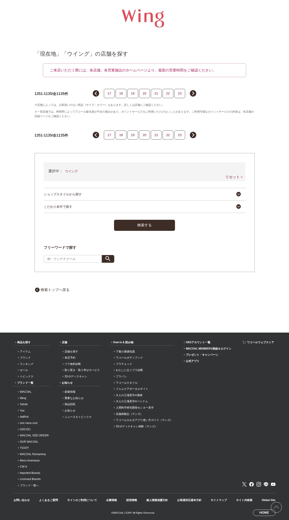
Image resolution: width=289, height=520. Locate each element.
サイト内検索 (244, 500)
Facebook (251, 484)
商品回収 (70, 404)
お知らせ (67, 382)
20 (144, 93)
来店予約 (70, 357)
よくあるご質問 (48, 500)
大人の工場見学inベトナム (132, 401)
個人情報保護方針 (157, 500)
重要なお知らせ (74, 398)
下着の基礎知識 (125, 351)
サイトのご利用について (82, 500)
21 (156, 93)
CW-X (23, 466)
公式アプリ (192, 361)
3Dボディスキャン (76, 376)
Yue (22, 410)
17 (109, 93)
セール (24, 370)
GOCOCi (25, 429)
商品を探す (24, 342)
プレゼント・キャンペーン (202, 354)
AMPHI (24, 416)
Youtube (273, 484)
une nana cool (28, 423)
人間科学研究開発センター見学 (135, 407)
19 (133, 93)
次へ (194, 94)
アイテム (25, 351)
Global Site (268, 500)
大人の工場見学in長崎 (129, 395)
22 (168, 93)
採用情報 (131, 500)
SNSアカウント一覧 (198, 342)
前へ (94, 92)
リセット (232, 177)
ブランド (25, 357)
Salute (24, 404)
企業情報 (111, 500)
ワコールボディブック (129, 357)
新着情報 (70, 391)
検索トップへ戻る (55, 290)
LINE (266, 484)
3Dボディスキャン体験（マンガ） (136, 426)
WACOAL (26, 391)
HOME (264, 512)
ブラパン (121, 376)
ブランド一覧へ (29, 485)
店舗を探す (71, 351)
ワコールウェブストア (260, 342)
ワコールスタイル (127, 382)
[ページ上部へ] (276, 507)
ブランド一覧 (25, 382)
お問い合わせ (22, 500)
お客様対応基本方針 (189, 500)
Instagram (258, 484)
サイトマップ (219, 500)
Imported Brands (30, 473)
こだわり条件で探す (58, 206)
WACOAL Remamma (33, 454)
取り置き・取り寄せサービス (82, 370)
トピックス (26, 376)
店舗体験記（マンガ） (129, 414)
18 (121, 93)
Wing (23, 398)
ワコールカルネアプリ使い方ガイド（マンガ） (144, 420)
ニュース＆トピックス (78, 416)
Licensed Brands (30, 479)
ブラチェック (124, 364)
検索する (144, 225)
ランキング (26, 364)
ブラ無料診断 (73, 364)
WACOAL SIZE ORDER (34, 435)
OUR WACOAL (29, 441)
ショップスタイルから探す (63, 194)
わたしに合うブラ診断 (129, 370)
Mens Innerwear (30, 460)
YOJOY (24, 447)
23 (180, 93)
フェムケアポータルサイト (132, 388)
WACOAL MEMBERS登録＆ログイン (208, 348)
